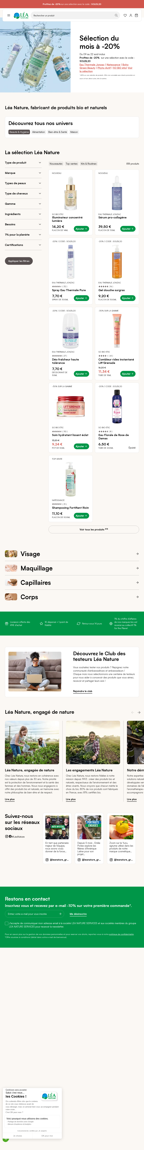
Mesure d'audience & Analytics (19, 1124)
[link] (125, 15)
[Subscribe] (59, 914)
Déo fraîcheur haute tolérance (65, 361)
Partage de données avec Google (21, 1122)
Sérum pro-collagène (112, 217)
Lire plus (10, 799)
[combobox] (75, 15)
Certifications (14, 245)
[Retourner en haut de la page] (135, 957)
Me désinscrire (78, 913)
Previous (132, 712)
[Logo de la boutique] (21, 15)
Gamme (10, 203)
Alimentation (38, 131)
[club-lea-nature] (34, 690)
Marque (10, 173)
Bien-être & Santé (57, 131)
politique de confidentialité (121, 934)
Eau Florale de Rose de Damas (113, 436)
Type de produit (15, 162)
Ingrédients (13, 214)
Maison (74, 131)
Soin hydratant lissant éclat (70, 435)
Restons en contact (27, 899)
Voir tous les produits (94, 529)
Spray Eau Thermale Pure (69, 290)
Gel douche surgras (111, 290)
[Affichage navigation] (9, 15)
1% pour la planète (17, 234)
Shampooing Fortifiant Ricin (70, 507)
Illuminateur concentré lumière (67, 219)
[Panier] (136, 15)
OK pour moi (47, 1136)
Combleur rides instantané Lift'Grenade (116, 361)
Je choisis (17, 1136)
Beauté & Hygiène (19, 131)
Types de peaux (15, 183)
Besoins (10, 224)
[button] (6, 1138)
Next (138, 712)
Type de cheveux (16, 193)
